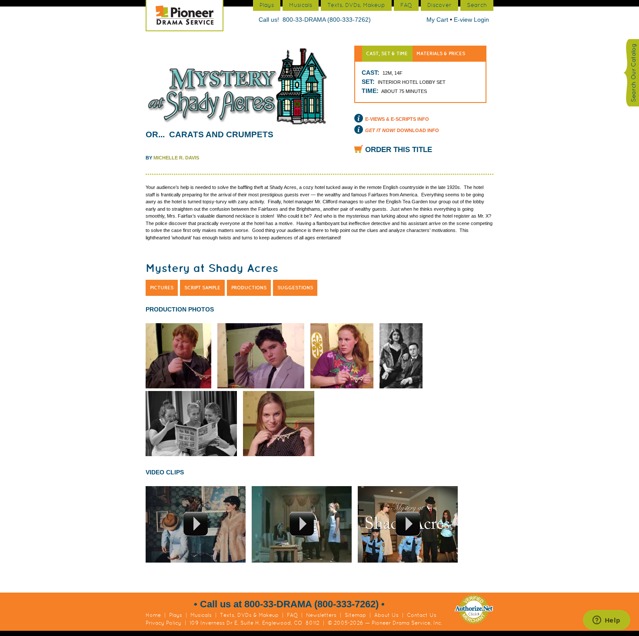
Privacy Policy (163, 623)
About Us (386, 615)
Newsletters (321, 615)
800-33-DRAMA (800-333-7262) (327, 19)
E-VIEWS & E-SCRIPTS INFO (397, 119)
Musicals (201, 615)
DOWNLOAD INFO (402, 130)
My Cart (438, 19)
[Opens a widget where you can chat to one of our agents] (606, 621)
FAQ (292, 615)
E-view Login (471, 19)
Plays (175, 615)
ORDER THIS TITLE (398, 150)
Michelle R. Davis (176, 157)
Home (153, 615)
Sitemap (355, 615)
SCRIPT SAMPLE (202, 287)
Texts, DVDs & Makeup (249, 615)
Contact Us (421, 615)
